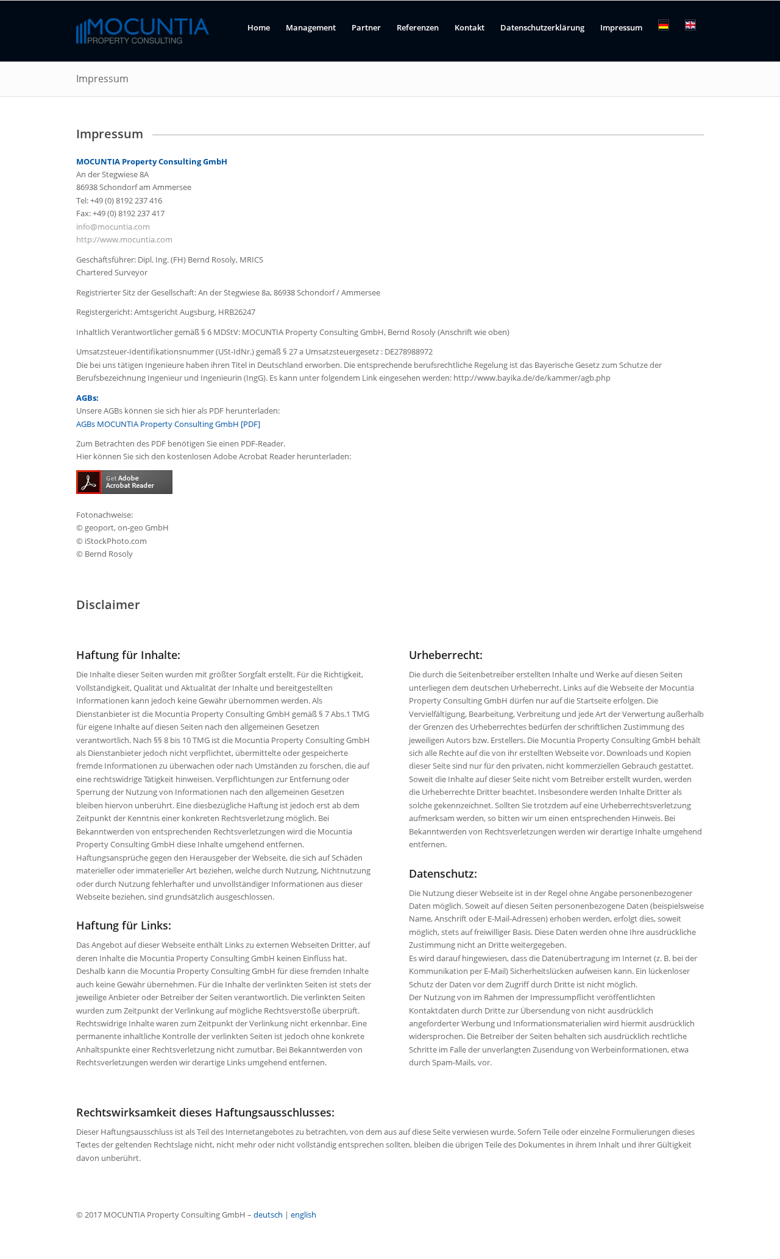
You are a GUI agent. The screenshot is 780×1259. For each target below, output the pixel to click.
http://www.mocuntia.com (124, 239)
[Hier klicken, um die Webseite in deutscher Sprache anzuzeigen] (663, 36)
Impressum (102, 78)
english (303, 1214)
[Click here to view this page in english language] (690, 36)
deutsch (268, 1214)
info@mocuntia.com (113, 226)
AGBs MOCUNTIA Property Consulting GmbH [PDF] (168, 423)
